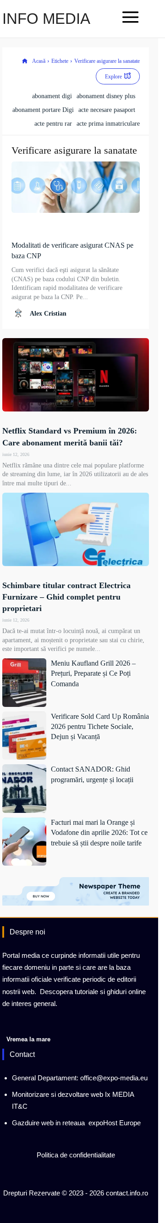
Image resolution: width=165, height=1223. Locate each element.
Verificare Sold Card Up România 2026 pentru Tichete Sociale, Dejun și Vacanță (100, 726)
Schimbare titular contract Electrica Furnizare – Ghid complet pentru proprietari (66, 597)
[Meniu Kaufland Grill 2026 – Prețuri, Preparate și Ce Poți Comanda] (24, 682)
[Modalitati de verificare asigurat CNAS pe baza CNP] (75, 187)
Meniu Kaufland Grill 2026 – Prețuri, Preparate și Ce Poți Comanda (93, 673)
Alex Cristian (48, 313)
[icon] (25, 61)
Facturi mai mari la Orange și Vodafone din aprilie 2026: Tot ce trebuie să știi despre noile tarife (99, 832)
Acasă (38, 61)
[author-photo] (19, 313)
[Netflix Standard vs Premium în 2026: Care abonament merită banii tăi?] (75, 374)
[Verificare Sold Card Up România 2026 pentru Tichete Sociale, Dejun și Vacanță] (24, 736)
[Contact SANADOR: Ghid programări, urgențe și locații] (24, 788)
